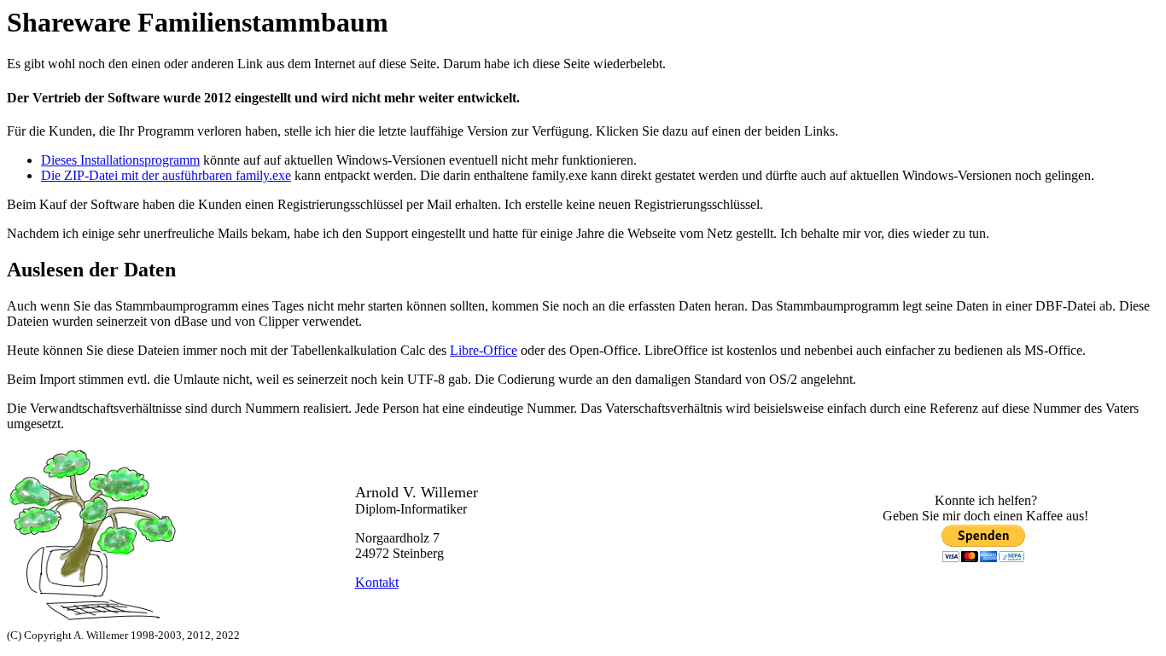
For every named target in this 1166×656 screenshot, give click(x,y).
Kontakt (377, 582)
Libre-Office (483, 350)
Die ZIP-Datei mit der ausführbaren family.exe (166, 175)
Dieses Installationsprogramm (120, 160)
